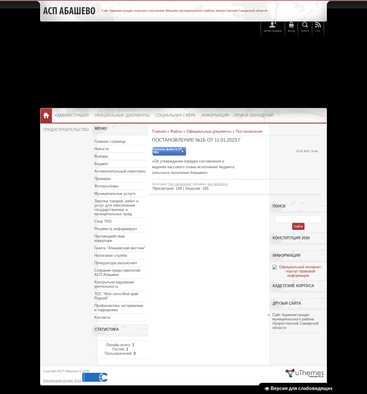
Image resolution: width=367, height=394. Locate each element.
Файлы (176, 131)
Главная (159, 131)
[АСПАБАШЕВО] (69, 11)
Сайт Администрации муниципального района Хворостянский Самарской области (295, 321)
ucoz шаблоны (305, 373)
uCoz (77, 380)
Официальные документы (208, 131)
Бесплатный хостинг (58, 380)
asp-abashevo (218, 184)
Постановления (249, 131)
